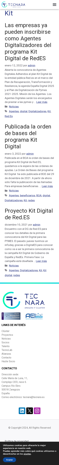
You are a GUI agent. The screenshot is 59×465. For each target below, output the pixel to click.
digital (23, 111)
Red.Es (9, 116)
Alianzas (6, 353)
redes (31, 200)
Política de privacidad (16, 441)
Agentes (14, 111)
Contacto (6, 357)
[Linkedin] (22, 410)
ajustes (27, 454)
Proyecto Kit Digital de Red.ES (29, 214)
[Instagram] (37, 410)
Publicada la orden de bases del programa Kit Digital (28, 136)
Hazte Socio (8, 361)
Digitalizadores (37, 111)
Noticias (14, 106)
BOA (39, 195)
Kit (49, 111)
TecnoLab (7, 350)
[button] (55, 5)
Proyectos (7, 334)
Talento (6, 346)
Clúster (5, 331)
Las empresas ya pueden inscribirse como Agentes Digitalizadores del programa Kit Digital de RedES (28, 42)
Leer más (41, 102)
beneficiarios (27, 195)
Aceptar (9, 460)
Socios (5, 342)
